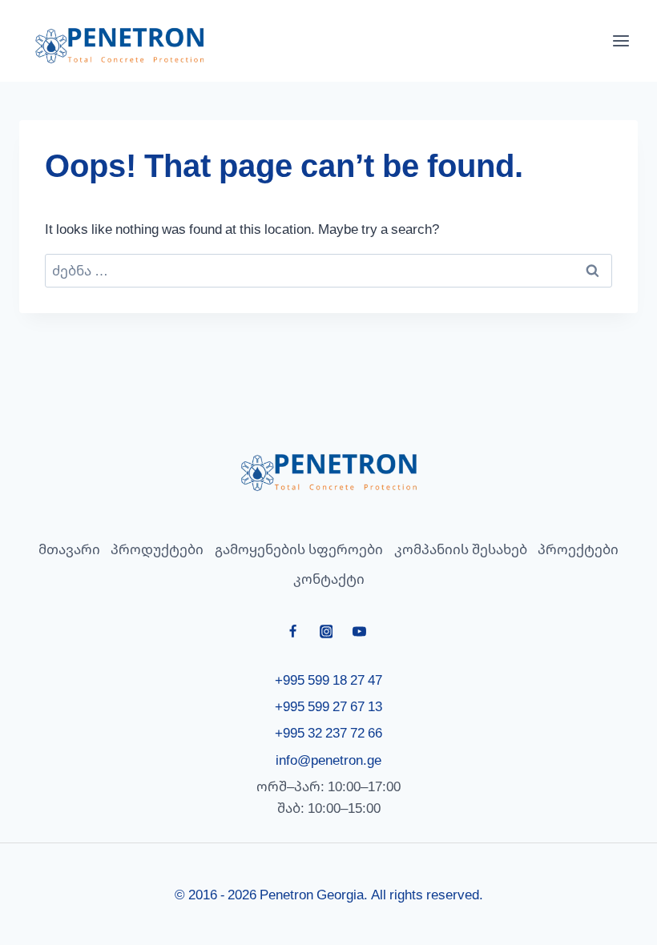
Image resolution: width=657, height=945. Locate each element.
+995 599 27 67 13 (328, 706)
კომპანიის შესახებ (460, 549)
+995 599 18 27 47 (328, 679)
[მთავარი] (328, 471)
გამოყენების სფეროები (299, 549)
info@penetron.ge (328, 759)
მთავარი (69, 549)
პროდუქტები (157, 549)
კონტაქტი (329, 578)
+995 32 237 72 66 (328, 732)
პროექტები (578, 549)
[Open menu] (621, 41)
